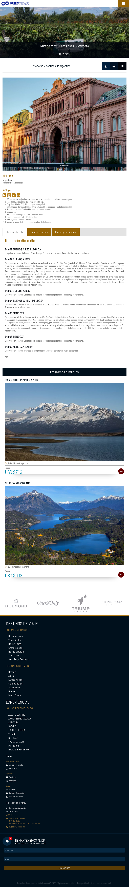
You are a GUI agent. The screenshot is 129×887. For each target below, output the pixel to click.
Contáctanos (13, 811)
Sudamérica (14, 687)
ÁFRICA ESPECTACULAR (19, 718)
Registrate (12, 768)
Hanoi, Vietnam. (15, 636)
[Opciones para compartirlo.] (122, 66)
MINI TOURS (13, 745)
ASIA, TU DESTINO (16, 714)
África (11, 676)
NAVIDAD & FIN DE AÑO (19, 749)
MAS (121, 471)
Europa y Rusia (15, 679)
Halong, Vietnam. (16, 651)
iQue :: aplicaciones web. (101, 883)
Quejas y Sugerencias (17, 793)
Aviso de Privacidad (16, 796)
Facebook (12, 777)
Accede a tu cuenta (16, 765)
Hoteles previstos (39, 232)
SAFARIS (12, 726)
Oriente (11, 691)
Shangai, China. (15, 647)
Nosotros (12, 789)
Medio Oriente (15, 695)
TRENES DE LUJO (16, 730)
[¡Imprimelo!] (114, 66)
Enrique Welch (83, 883)
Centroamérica (15, 683)
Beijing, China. (15, 644)
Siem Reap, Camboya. (18, 659)
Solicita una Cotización (17, 808)
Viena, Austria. (15, 640)
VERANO (12, 734)
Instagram (12, 781)
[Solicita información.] (106, 66)
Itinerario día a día (15, 232)
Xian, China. (13, 655)
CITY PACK (13, 738)
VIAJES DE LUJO (16, 742)
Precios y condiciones (65, 232)
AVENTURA (13, 722)
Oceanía (12, 672)
